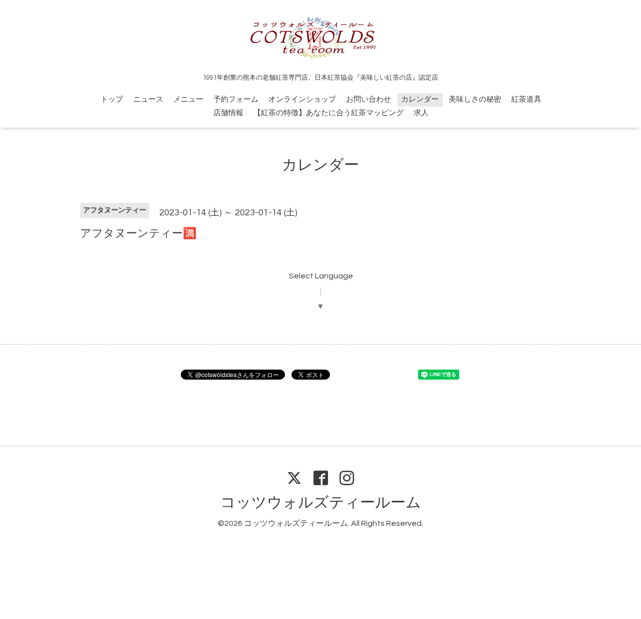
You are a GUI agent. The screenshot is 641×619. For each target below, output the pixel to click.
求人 (421, 113)
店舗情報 (228, 113)
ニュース (148, 99)
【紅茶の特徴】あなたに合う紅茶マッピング (328, 113)
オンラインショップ (302, 99)
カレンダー (420, 99)
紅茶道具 (526, 99)
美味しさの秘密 (475, 99)
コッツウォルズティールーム (320, 502)
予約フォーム (235, 99)
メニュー (188, 99)
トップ (112, 99)
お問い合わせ (368, 99)
